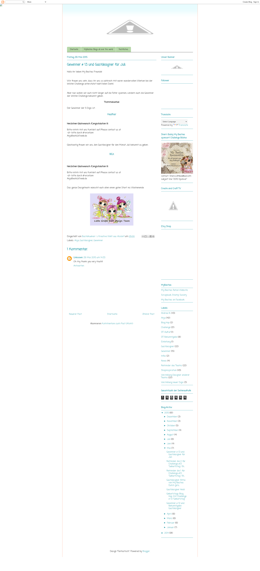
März (170, 518)
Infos (163, 356)
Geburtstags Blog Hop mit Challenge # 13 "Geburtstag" (176, 496)
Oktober (171, 425)
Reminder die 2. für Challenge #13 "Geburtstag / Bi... (176, 464)
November (172, 421)
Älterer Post (148, 314)
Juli (169, 439)
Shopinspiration (169, 370)
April (169, 514)
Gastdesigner (86, 240)
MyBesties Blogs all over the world (98, 49)
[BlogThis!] (145, 236)
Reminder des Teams (171, 365)
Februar (171, 523)
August (170, 434)
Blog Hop (165, 322)
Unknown (78, 257)
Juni (169, 443)
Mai (169, 448)
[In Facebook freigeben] (150, 236)
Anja (76, 240)
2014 (166, 533)
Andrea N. (166, 313)
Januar (171, 527)
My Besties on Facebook (173, 299)
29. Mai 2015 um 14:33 (94, 257)
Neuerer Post (75, 314)
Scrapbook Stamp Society (174, 295)
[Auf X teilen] (148, 236)
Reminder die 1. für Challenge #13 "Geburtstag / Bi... (176, 473)
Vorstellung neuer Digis (172, 382)
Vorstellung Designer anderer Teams (175, 376)
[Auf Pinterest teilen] (153, 236)
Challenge (165, 327)
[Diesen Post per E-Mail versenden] (143, 236)
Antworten (79, 265)
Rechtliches (123, 49)
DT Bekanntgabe (169, 337)
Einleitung (166, 341)
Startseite (74, 49)
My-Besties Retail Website (174, 290)
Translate (183, 125)
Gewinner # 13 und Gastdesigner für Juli (176, 454)
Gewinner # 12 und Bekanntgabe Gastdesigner (175, 506)
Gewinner (98, 240)
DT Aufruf (165, 332)
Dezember (172, 416)
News (164, 361)
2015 (167, 413)
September (173, 430)
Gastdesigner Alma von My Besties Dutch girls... (176, 483)
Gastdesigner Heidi (176, 489)
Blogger (146, 551)
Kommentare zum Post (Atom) (117, 323)
